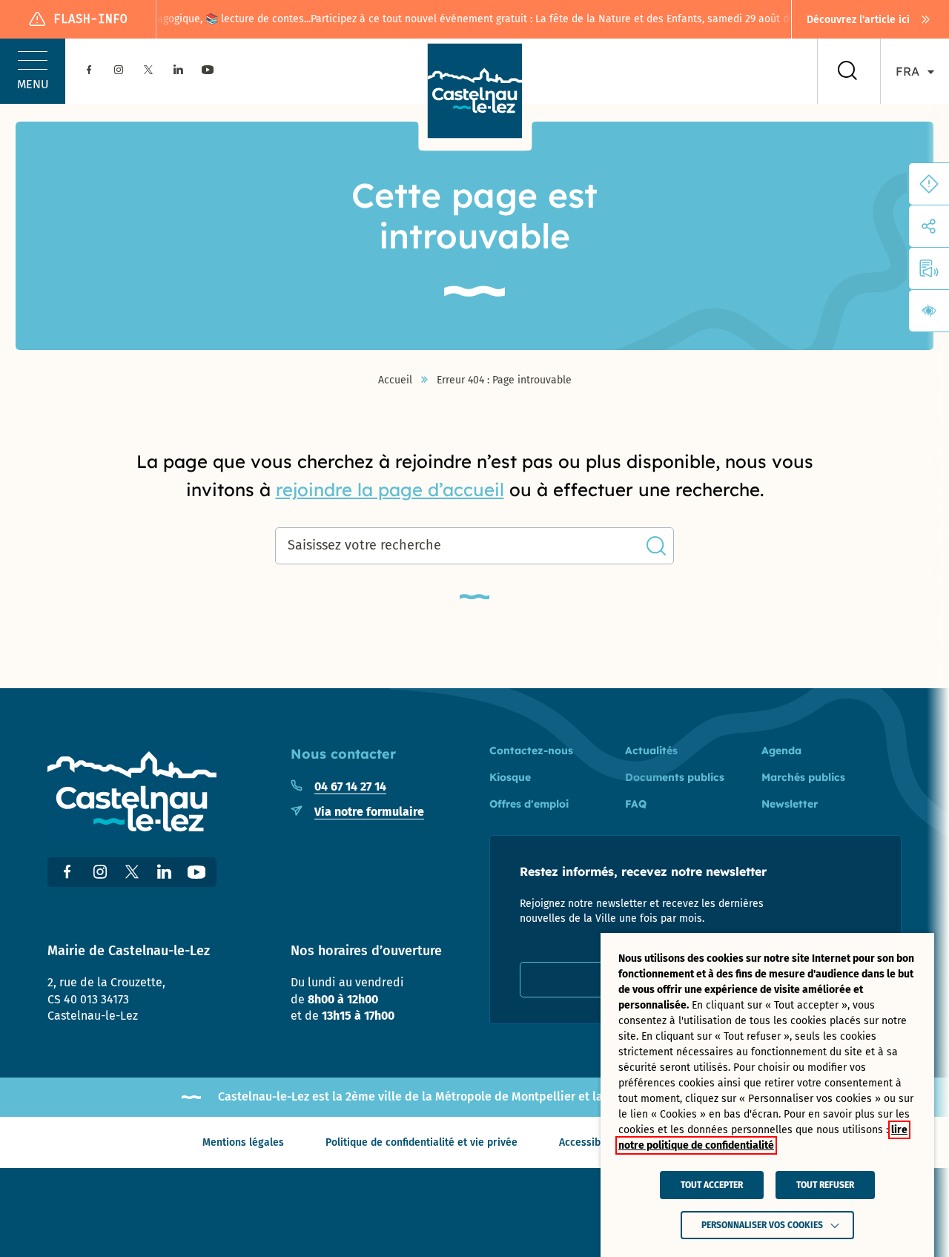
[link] (870, 19)
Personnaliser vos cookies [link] (762, 1225)
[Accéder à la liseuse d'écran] (929, 268)
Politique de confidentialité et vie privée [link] (421, 1142)
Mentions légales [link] (243, 1142)
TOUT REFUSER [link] (825, 1185)
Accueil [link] (395, 380)
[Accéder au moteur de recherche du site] (847, 71)
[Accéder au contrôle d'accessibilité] (929, 310)
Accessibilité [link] (589, 1142)
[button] (32, 71)
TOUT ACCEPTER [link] (712, 1185)
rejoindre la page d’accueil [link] (390, 489)
